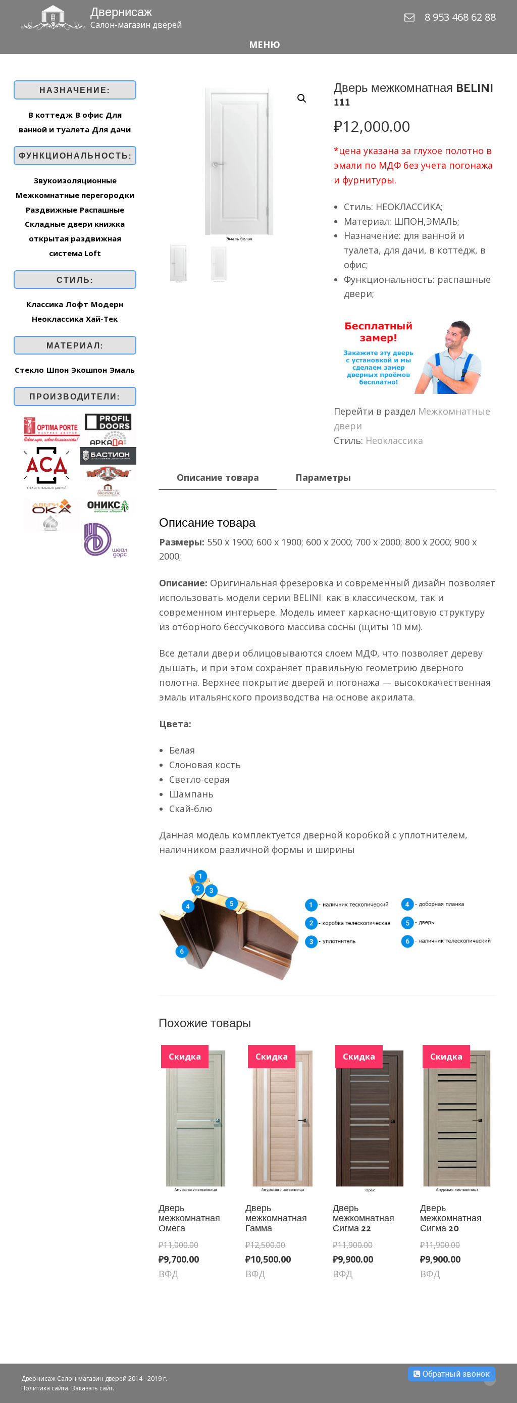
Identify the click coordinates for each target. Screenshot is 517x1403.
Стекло (29, 370)
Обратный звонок (455, 1374)
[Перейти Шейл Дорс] (105, 538)
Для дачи (111, 129)
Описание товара (218, 477)
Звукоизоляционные (75, 180)
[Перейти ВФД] (108, 472)
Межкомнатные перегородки (75, 195)
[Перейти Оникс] (108, 505)
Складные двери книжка (75, 224)
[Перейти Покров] (52, 522)
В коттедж (50, 115)
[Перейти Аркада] (108, 437)
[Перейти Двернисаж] (108, 488)
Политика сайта (44, 1388)
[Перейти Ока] (52, 505)
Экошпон (89, 370)
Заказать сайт (92, 1388)
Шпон (57, 370)
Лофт (77, 304)
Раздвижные (51, 210)
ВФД (169, 1274)
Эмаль (122, 370)
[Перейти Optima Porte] (52, 428)
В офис (89, 115)
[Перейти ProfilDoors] (108, 421)
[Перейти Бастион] (108, 454)
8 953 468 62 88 (460, 17)
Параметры (323, 477)
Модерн (107, 304)
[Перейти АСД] (46, 467)
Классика (44, 304)
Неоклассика (394, 440)
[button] (258, 44)
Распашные (102, 210)
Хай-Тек (102, 319)
